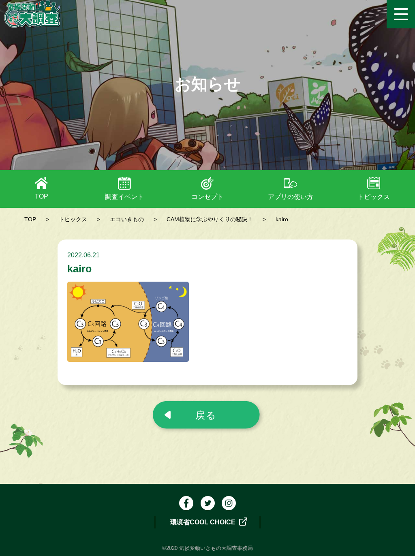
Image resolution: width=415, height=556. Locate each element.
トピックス (373, 196)
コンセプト (207, 196)
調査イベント (124, 196)
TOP (41, 196)
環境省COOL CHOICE (203, 522)
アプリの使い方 (290, 196)
